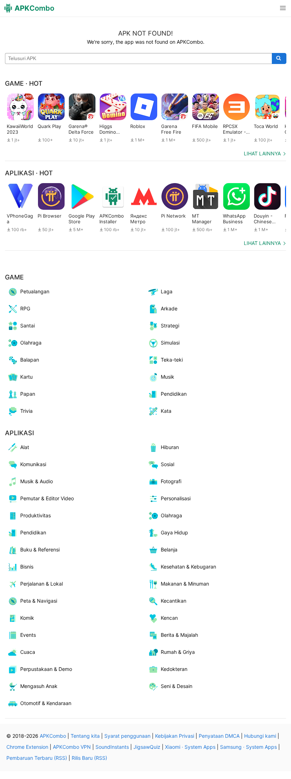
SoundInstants (112, 747)
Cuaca (27, 652)
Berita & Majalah (179, 635)
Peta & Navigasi (38, 601)
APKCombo (53, 736)
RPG (25, 308)
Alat (24, 447)
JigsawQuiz (146, 747)
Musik (167, 377)
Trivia (26, 411)
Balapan (29, 360)
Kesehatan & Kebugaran (188, 567)
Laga (166, 291)
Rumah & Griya (178, 652)
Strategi (170, 325)
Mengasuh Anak (38, 686)
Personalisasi (176, 498)
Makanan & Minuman (185, 584)
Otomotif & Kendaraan (45, 703)
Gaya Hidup (174, 532)
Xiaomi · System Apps (190, 747)
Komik (27, 618)
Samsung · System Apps (248, 747)
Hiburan (170, 447)
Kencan (169, 618)
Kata (166, 411)
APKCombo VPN (72, 747)
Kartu (26, 377)
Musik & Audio (36, 481)
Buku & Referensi (40, 549)
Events (28, 635)
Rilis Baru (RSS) (89, 758)
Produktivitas (35, 515)
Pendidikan (174, 394)
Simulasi (170, 343)
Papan (27, 394)
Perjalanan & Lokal (41, 584)
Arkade (169, 308)
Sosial (167, 464)
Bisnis (26, 567)
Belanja (169, 549)
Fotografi (171, 481)
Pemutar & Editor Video (47, 498)
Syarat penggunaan (127, 736)
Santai (27, 325)
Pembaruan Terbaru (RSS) (36, 758)
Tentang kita (85, 736)
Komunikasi (33, 464)
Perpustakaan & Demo (46, 669)
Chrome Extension (27, 747)
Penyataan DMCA (219, 736)
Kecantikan (173, 601)
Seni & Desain (176, 686)
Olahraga (31, 343)
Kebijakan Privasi (174, 736)
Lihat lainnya (262, 153)
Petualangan (34, 291)
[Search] (279, 58)
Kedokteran (174, 669)
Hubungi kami (260, 736)
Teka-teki (172, 360)
